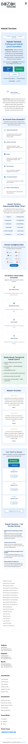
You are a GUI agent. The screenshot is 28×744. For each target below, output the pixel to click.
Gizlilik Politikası (10, 738)
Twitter (4, 724)
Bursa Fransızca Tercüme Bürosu (10, 592)
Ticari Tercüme (14, 322)
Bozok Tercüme (18, 738)
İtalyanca (19, 258)
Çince (19, 262)
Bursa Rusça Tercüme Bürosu (10, 602)
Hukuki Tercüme (5, 686)
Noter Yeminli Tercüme (14, 289)
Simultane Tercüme (7, 611)
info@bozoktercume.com (15, 63)
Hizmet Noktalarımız (7, 606)
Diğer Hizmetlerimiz (5, 710)
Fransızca (10, 258)
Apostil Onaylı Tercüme (14, 305)
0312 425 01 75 (14, 471)
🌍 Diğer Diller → (14, 265)
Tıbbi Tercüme (6, 621)
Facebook (4, 719)
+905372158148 (8, 732)
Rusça (18, 255)
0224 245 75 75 (14, 485)
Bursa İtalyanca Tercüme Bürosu (10, 599)
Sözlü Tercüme (6, 614)
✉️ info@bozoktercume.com (14, 511)
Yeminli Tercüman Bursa (8, 625)
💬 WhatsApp (19, 69)
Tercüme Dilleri (4, 707)
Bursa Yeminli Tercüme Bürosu (10, 604)
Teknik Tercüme (14, 338)
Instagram (4, 721)
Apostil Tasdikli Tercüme (6, 705)
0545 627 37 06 (14, 498)
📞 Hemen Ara (8, 69)
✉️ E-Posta (14, 74)
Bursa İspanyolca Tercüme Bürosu (11, 597)
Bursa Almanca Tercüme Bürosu (10, 588)
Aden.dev (23, 742)
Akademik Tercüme (7, 581)
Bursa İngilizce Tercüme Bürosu (10, 595)
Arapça (10, 255)
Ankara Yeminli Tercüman (9, 583)
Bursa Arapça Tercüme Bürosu (10, 590)
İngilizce (10, 252)
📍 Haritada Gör (14, 476)
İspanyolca (11, 262)
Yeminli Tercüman (7, 623)
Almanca (19, 252)
